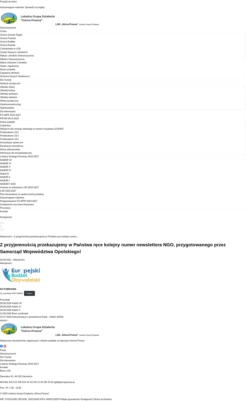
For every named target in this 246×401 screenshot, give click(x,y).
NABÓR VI (5, 163)
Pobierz (29, 293)
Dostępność (87, 399)
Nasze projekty (7, 69)
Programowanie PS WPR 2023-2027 (18, 201)
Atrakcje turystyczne (10, 83)
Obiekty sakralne (8, 97)
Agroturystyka (7, 108)
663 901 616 (6, 382)
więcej (4, 320)
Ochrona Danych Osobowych (15, 76)
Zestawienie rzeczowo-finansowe (17, 204)
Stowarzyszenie (8, 27)
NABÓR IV (5, 170)
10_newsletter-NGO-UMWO (11, 293)
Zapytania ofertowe (10, 73)
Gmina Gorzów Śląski (11, 35)
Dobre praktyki (7, 122)
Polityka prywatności (69, 399)
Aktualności (6, 236)
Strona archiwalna (102, 399)
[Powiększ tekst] (3, 223)
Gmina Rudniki (7, 45)
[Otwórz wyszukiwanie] (1, 226)
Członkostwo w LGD (10, 48)
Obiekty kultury (7, 90)
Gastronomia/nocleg (10, 104)
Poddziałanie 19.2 (9, 132)
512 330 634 (19, 382)
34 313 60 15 (33, 382)
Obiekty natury (7, 87)
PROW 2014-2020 (9, 118)
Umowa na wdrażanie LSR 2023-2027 (19, 187)
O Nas (3, 31)
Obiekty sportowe (9, 94)
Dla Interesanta (7, 111)
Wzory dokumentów (10, 149)
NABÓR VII (6, 160)
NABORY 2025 (8, 184)
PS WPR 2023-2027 (10, 115)
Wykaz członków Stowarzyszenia (17, 55)
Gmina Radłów (7, 41)
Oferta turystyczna (9, 101)
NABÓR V (5, 167)
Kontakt (4, 211)
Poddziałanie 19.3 (9, 135)
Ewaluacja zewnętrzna (11, 146)
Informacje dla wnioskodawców (16, 153)
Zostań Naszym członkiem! (13, 52)
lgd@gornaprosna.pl (64, 382)
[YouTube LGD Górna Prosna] (4, 347)
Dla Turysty (5, 80)
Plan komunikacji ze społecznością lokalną (22, 194)
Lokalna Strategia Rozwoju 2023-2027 (19, 156)
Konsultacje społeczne (11, 142)
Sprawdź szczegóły (35, 7)
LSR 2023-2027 (8, 191)
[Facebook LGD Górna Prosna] (1, 347)
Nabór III (4, 174)
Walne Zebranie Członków (13, 62)
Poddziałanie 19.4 (9, 139)
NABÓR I (5, 180)
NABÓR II (5, 177)
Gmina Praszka (8, 38)
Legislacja (5, 125)
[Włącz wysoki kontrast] (1, 223)
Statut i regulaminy (9, 66)
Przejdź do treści (8, 1)
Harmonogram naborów (12, 197)
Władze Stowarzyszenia (12, 59)
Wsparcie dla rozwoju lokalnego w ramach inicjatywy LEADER (31, 129)
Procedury (5, 208)
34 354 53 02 (47, 382)
